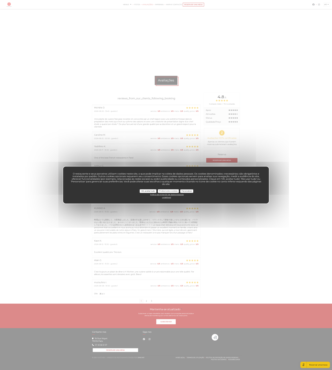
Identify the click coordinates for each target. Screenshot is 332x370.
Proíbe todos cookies (168, 191)
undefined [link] (166, 197)
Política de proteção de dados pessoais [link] (167, 195)
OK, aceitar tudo (148, 191)
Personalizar (187, 191)
